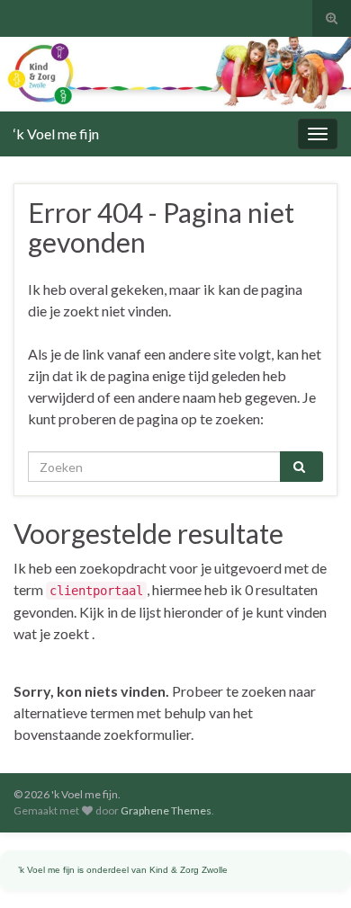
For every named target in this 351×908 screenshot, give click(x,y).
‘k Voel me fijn (56, 133)
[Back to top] (310, 867)
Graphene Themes (166, 810)
